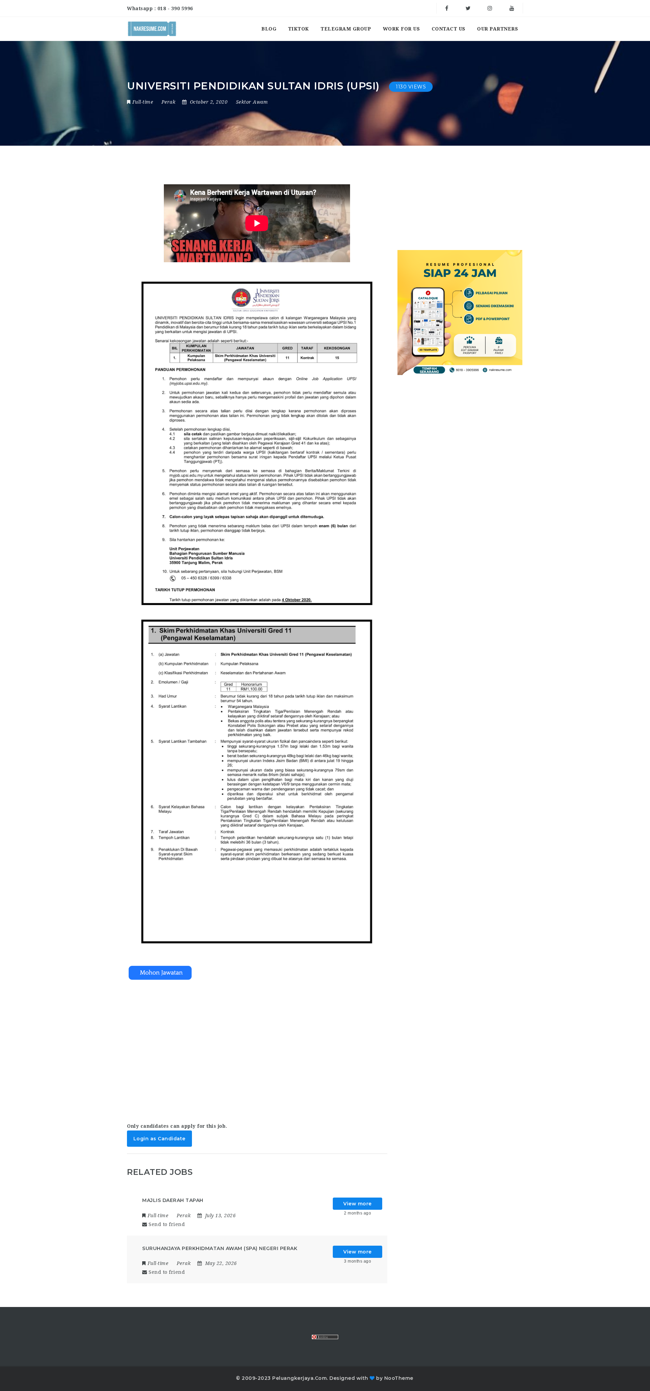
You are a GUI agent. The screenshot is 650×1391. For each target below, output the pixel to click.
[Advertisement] (257, 1048)
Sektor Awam (252, 102)
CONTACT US (448, 29)
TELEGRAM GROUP (346, 29)
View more (357, 1204)
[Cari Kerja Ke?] (152, 29)
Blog (268, 29)
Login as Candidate (159, 1139)
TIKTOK (298, 29)
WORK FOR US (401, 29)
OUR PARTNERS (497, 29)
